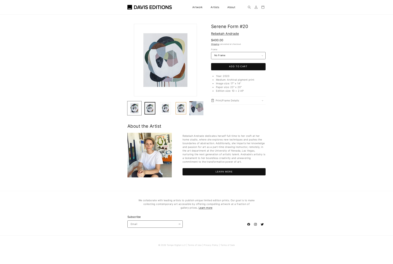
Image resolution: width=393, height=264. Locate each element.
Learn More (224, 171)
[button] (249, 7)
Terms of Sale (227, 245)
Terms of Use (195, 245)
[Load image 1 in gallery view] (134, 108)
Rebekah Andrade (225, 34)
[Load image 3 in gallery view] (165, 108)
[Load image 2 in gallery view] (150, 108)
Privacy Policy (211, 245)
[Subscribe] (179, 224)
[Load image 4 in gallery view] (181, 108)
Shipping (215, 44)
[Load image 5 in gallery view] (196, 108)
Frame (214, 49)
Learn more (205, 207)
